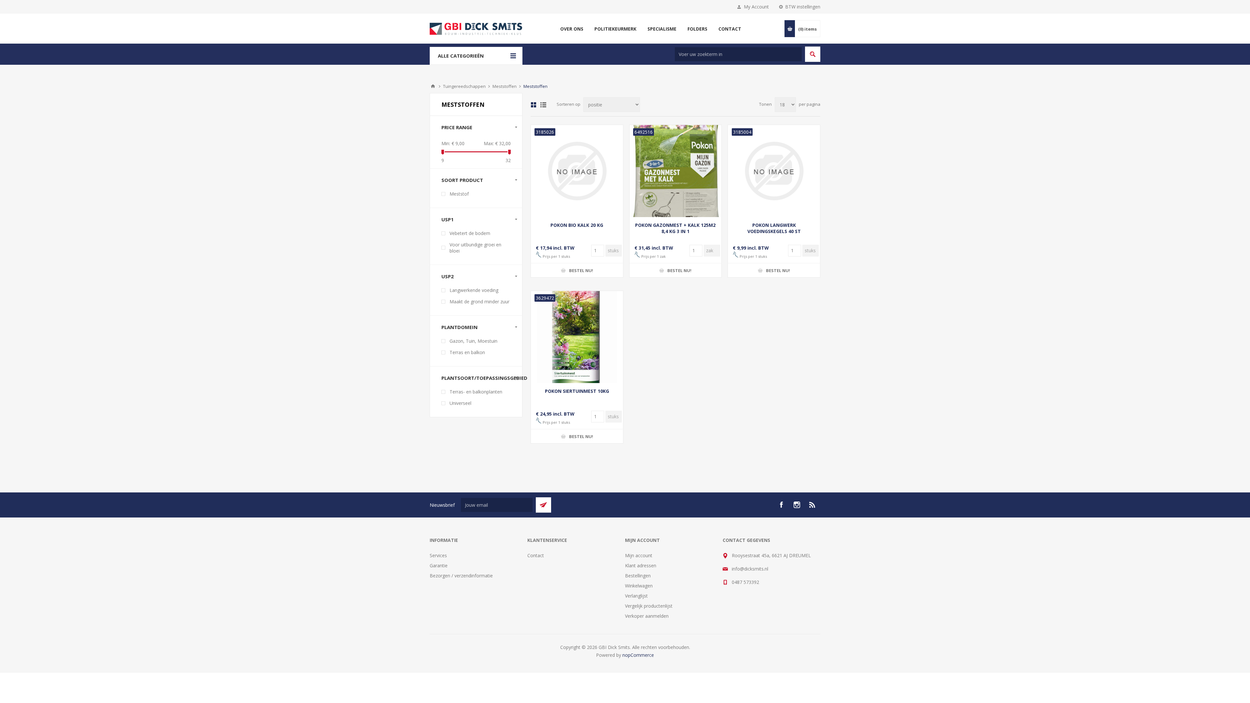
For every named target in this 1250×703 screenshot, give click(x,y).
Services (438, 555)
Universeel (460, 403)
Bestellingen (638, 575)
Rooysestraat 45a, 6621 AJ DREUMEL (771, 555)
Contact (535, 555)
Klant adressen (640, 565)
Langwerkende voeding (474, 290)
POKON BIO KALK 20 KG (576, 225)
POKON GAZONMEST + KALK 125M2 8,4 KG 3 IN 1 (675, 228)
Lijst (543, 104)
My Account (756, 7)
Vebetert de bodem (470, 233)
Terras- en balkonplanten (476, 392)
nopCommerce (638, 655)
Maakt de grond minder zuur (479, 301)
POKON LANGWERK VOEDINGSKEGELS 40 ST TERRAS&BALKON (774, 231)
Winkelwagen (639, 586)
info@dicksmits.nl (750, 569)
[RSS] (812, 505)
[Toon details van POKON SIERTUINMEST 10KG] (577, 337)
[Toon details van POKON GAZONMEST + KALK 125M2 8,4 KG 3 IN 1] (676, 171)
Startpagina (433, 86)
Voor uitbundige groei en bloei (475, 247)
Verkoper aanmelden (647, 616)
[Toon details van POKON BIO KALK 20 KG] (577, 171)
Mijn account (638, 555)
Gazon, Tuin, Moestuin (473, 341)
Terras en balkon (467, 352)
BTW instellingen (802, 7)
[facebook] (781, 505)
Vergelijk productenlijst (649, 606)
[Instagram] (797, 505)
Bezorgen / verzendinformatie (461, 575)
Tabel (533, 104)
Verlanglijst (636, 596)
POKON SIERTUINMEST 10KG (577, 391)
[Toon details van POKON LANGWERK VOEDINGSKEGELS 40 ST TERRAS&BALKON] (774, 171)
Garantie (439, 565)
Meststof (459, 194)
